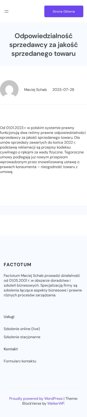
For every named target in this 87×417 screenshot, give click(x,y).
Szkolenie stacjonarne (22, 336)
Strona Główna (64, 11)
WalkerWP (55, 403)
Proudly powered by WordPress (36, 398)
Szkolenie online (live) (22, 328)
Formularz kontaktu (20, 361)
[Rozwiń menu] (6, 11)
